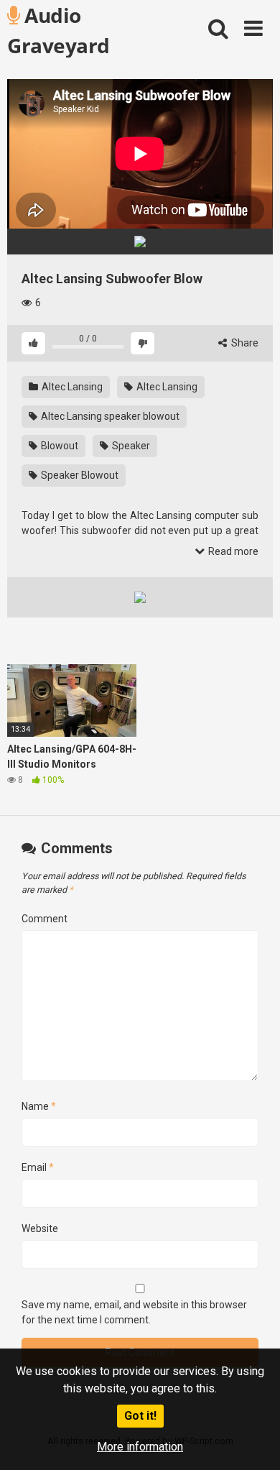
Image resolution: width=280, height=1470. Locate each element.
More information (140, 1446)
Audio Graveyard (58, 29)
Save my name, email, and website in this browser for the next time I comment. (134, 1312)
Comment (44, 918)
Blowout (58, 445)
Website (40, 1228)
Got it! (140, 1416)
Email (38, 1167)
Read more (232, 551)
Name (39, 1106)
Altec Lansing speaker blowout (109, 416)
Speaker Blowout (78, 475)
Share (243, 343)
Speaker (130, 445)
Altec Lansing (71, 386)
